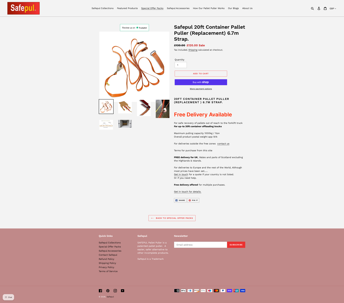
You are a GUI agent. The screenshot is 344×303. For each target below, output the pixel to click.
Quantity (179, 59)
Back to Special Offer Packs (174, 218)
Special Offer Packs (110, 246)
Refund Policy (106, 259)
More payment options (201, 89)
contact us (223, 143)
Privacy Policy (106, 267)
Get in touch (181, 174)
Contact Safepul (108, 254)
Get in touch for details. (187, 191)
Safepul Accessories (110, 250)
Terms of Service (108, 271)
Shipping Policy (107, 263)
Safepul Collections (110, 242)
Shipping (192, 50)
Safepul (110, 297)
